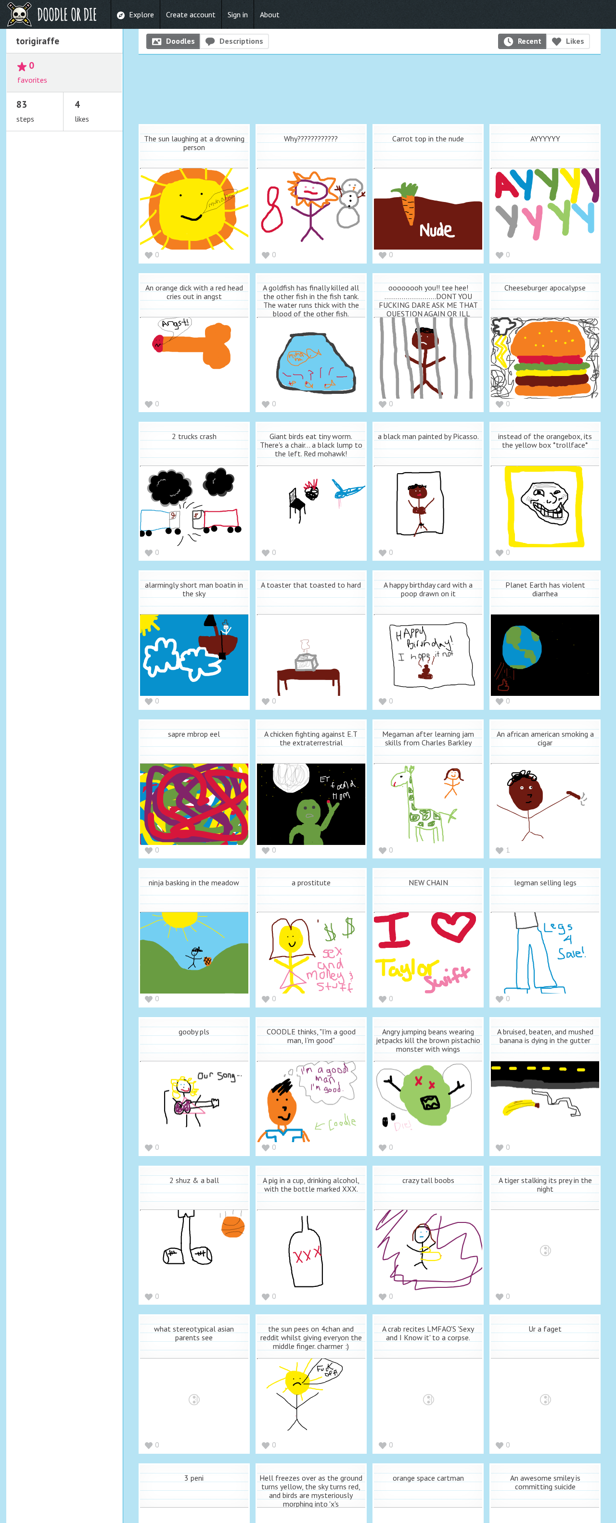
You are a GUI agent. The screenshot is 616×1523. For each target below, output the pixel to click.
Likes (575, 41)
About (270, 14)
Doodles (180, 41)
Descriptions (241, 41)
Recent (529, 41)
